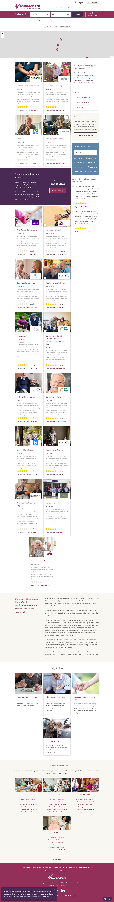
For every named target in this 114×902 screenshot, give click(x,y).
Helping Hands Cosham (54, 450)
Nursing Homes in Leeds (85, 804)
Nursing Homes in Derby (86, 807)
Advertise (57, 867)
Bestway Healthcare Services (28, 85)
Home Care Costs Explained (27, 697)
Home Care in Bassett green (83, 97)
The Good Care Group (54, 85)
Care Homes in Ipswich (28, 807)
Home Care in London (57, 802)
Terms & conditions (51, 871)
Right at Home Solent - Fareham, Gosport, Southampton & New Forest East (56, 340)
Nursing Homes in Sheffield (85, 802)
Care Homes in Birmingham (28, 799)
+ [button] (2, 33)
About (65, 867)
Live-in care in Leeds (57, 847)
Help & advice (36, 867)
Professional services (86, 867)
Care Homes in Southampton (83, 73)
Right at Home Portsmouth (56, 397)
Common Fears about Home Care (85, 698)
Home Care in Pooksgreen (82, 102)
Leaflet (112, 57)
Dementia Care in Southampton (84, 83)
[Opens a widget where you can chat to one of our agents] (107, 899)
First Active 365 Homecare (27, 230)
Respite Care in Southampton (83, 80)
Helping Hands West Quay (55, 283)
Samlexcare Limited (53, 230)
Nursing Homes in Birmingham (85, 799)
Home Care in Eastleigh (81, 105)
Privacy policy (64, 871)
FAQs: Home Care (52, 741)
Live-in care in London (57, 837)
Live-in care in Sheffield (57, 850)
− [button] (2, 36)
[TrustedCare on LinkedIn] (63, 890)
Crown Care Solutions (39, 560)
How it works (59, 7)
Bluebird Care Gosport (25, 450)
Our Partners (81, 7)
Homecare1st (22, 336)
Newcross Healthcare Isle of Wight (27, 504)
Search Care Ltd (57, 896)
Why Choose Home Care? (55, 697)
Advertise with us (93, 2)
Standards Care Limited (26, 283)
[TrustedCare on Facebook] (57, 890)
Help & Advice (70, 7)
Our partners (47, 867)
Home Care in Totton (81, 107)
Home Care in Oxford (57, 799)
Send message (57, 190)
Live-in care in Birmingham (57, 840)
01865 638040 (58, 183)
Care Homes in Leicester (28, 802)
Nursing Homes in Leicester (85, 809)
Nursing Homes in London (85, 812)
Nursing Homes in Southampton (84, 75)
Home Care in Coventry (57, 807)
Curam (19, 138)
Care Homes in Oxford (28, 812)
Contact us (73, 867)
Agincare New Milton (53, 503)
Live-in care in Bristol (57, 845)
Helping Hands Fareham (26, 397)
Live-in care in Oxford (57, 842)
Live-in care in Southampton (83, 78)
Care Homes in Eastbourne (28, 809)
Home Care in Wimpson (82, 100)
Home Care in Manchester (57, 812)
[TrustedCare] (27, 5)
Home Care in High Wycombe (57, 809)
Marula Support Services (55, 138)
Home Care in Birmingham (57, 804)
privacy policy (30, 896)
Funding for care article (85, 135)
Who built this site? (71, 896)
